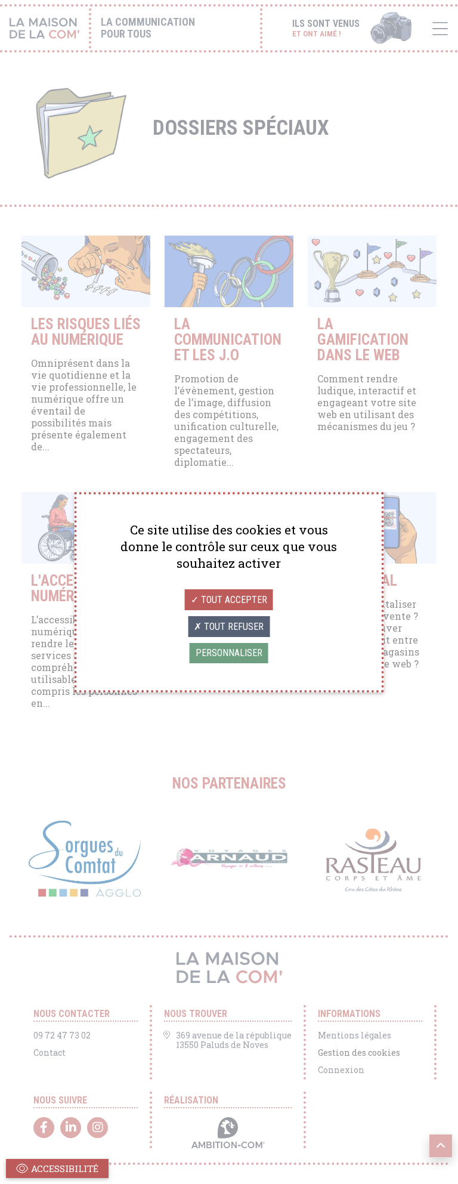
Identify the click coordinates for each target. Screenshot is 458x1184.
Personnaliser (229, 653)
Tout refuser (233, 626)
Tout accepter (233, 599)
